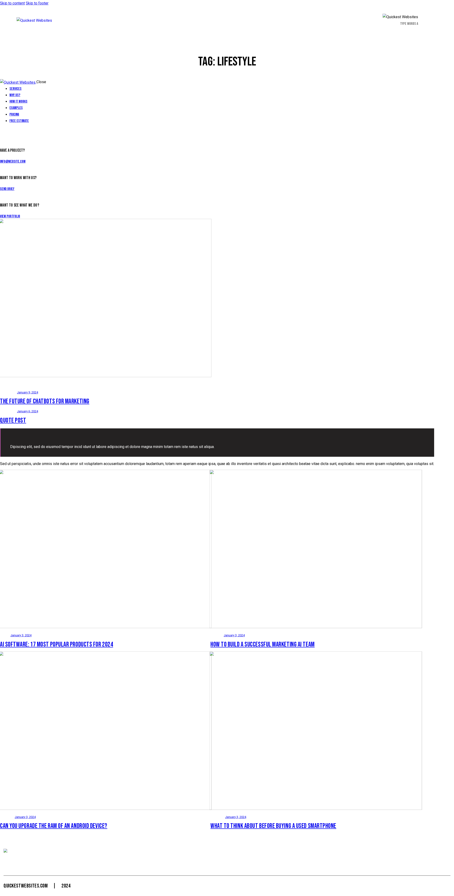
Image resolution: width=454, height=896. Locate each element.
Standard (9, 392)
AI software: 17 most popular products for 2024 (56, 644)
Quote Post (13, 420)
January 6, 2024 (27, 411)
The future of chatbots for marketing (44, 401)
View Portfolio (10, 216)
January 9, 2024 (27, 392)
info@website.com (13, 161)
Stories (7, 817)
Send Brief (7, 189)
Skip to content (12, 3)
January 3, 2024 (20, 635)
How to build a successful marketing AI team (262, 644)
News (5, 635)
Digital (217, 635)
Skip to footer (37, 3)
